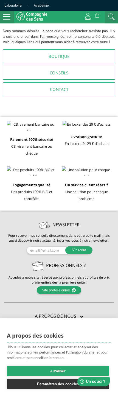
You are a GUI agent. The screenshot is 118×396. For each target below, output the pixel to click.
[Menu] (6, 17)
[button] (59, 316)
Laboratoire (13, 5)
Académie (41, 5)
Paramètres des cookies (58, 384)
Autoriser (58, 371)
